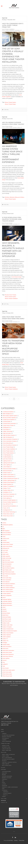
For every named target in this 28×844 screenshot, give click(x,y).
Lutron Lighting (6, 464)
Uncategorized (6, 510)
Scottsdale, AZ (6, 492)
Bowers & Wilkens (6, 532)
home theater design (16, 277)
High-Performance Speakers (9, 573)
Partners (3, 769)
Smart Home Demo (6, 750)
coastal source (5, 538)
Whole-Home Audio (8, 513)
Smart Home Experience (8, 654)
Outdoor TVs (6, 488)
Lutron (3, 607)
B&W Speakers (5, 530)
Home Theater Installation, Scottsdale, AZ (12, 30)
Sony (3, 662)
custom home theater (7, 546)
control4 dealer (5, 542)
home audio (5, 575)
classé (3, 536)
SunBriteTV (5, 664)
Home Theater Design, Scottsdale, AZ (11, 224)
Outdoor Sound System (8, 482)
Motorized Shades (7, 470)
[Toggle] (26, 411)
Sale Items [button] (3, 798)
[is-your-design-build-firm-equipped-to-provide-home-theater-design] (13, 233)
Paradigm (4, 642)
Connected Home (5, 743)
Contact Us (4, 802)
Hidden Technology (7, 431)
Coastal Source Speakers (9, 419)
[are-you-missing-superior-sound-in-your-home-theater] (13, 136)
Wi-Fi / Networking (7, 757)
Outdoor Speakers (7, 484)
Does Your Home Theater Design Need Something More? (13, 317)
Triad (3, 666)
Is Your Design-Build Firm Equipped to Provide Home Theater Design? (12, 219)
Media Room (5, 615)
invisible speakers (6, 593)
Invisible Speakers (7, 456)
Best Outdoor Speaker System (10, 415)
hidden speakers (6, 556)
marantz (4, 609)
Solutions (3, 752)
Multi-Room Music (6, 621)
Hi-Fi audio (5, 552)
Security (4, 760)
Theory (4, 796)
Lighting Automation (7, 605)
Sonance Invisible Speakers (9, 500)
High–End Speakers (7, 437)
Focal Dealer (6, 429)
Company (4, 733)
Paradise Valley (6, 644)
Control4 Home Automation (9, 423)
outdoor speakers (6, 636)
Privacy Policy (21, 840)
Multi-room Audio (6, 765)
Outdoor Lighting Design (9, 480)
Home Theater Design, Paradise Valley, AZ (12, 127)
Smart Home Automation (9, 494)
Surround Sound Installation (9, 506)
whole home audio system (8, 670)
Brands (4, 774)
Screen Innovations (6, 646)
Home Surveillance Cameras (9, 445)
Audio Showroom (6, 741)
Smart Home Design (7, 496)
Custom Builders (6, 771)
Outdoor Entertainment (8, 476)
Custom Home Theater (11, 294)
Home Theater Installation (8, 29)
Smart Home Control (7, 652)
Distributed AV (6, 427)
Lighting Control (7, 460)
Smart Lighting (6, 498)
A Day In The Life (6, 748)
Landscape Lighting (7, 601)
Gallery (3, 767)
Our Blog (3, 800)
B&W (3, 528)
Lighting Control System (8, 462)
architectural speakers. (7, 524)
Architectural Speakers (8, 411)
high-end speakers (6, 566)
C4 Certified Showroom (8, 735)
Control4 (4, 540)
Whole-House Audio (8, 515)
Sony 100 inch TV (7, 504)
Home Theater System (11, 102)
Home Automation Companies (10, 439)
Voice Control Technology (9, 511)
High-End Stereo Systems (9, 435)
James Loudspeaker (7, 595)
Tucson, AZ (5, 508)
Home (2, 729)
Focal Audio (5, 550)
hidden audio (5, 554)
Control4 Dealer (6, 421)
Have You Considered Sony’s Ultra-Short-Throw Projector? (12, 25)
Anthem (7, 197)
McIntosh (12, 197)
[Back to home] (14, 6)
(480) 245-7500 (4, 725)
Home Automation (6, 579)
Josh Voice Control (7, 458)
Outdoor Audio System (8, 474)
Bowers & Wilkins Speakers (9, 417)
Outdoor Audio (6, 472)
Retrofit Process (6, 736)
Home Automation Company (10, 441)
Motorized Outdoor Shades (9, 468)
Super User (4, 18)
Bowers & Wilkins (20, 197)
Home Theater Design (11, 104)
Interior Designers (7, 776)
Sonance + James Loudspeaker (10, 787)
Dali (3, 780)
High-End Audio (7, 433)
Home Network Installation (8, 583)
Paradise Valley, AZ (7, 490)
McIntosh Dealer (6, 613)
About (2, 731)
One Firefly (11, 840)
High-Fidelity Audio (7, 570)
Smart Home (5, 648)
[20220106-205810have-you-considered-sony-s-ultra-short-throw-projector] (13, 39)
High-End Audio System (8, 562)
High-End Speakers (6, 564)
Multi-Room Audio (6, 619)
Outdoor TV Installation (8, 486)
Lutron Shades (6, 466)
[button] (1, 6)
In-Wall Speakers (7, 455)
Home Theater (5, 763)
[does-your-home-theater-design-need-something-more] (13, 330)
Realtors (4, 773)
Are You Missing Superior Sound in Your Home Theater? (13, 123)
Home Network (5, 581)
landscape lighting (6, 599)
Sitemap (15, 840)
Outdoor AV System (7, 627)
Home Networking (7, 443)
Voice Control (5, 668)
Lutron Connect (7, 793)
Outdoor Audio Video (7, 625)
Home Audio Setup (6, 577)
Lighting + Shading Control (9, 762)
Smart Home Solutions (7, 656)
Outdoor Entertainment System (10, 478)
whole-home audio (6, 672)
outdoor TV (5, 638)
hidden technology (6, 558)
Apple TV (5, 794)
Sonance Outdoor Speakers (9, 502)
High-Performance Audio (8, 572)
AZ (3, 526)
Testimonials (5, 738)
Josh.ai (4, 597)
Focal (3, 782)
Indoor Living (5, 745)
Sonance (4, 660)
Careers (4, 739)
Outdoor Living (6, 747)
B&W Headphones (7, 413)
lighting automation (7, 603)
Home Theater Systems (8, 453)
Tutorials (4, 790)
